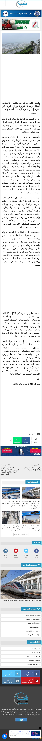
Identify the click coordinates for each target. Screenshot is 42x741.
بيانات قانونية (35, 652)
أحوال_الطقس (32, 434)
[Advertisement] (21, 77)
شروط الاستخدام (34, 648)
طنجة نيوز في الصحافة (33, 656)
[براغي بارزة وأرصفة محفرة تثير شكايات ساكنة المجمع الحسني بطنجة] (11, 517)
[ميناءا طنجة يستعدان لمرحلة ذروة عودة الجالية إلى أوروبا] (31, 517)
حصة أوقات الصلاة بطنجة (32, 615)
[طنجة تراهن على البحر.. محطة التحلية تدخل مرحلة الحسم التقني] (11, 493)
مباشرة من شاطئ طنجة (32, 631)
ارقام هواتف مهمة (34, 627)
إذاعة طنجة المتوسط (33, 635)
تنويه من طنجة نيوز (34, 660)
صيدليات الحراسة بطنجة (32, 619)
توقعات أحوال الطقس (33, 623)
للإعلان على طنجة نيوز (33, 664)
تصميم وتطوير (22, 735)
